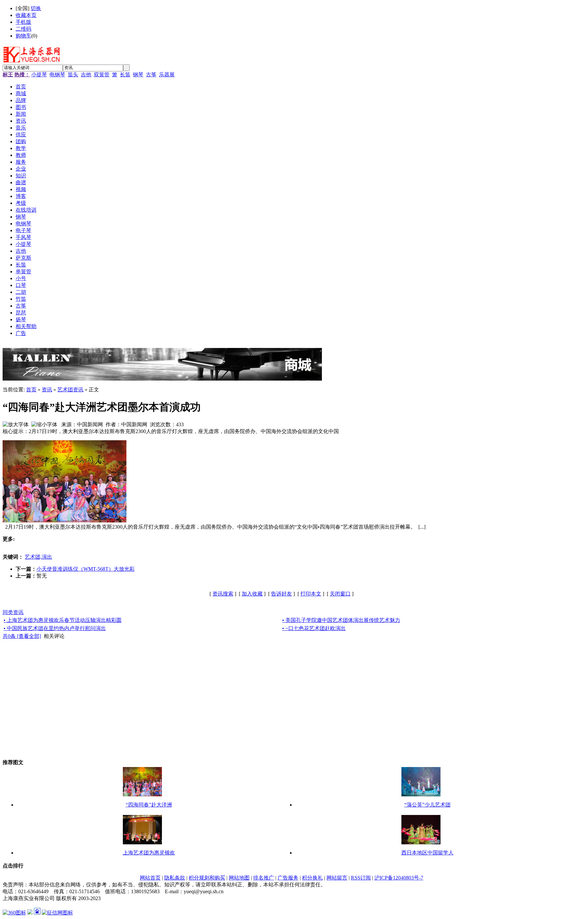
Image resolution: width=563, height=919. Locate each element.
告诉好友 (281, 593)
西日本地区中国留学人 (427, 852)
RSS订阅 (361, 878)
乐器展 (167, 74)
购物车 (23, 35)
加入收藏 (252, 593)
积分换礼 (312, 878)
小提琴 (39, 74)
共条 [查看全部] (22, 636)
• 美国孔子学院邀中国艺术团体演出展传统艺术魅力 (341, 620)
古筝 (151, 74)
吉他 (86, 74)
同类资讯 (13, 612)
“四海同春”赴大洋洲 (149, 804)
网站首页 (150, 878)
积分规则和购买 (207, 878)
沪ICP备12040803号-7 (398, 878)
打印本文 (310, 593)
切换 (36, 8)
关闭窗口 (340, 593)
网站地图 (239, 878)
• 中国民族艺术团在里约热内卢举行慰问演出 (55, 628)
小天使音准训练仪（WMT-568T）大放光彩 (85, 569)
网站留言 (336, 878)
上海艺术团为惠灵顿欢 (149, 852)
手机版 (23, 22)
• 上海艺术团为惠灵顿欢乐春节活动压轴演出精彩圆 (63, 620)
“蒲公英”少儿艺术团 (427, 804)
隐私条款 (174, 878)
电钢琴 (57, 74)
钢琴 (138, 74)
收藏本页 (26, 15)
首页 (31, 389)
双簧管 (101, 74)
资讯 (47, 389)
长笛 (125, 74)
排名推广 (263, 878)
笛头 (73, 74)
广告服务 (288, 878)
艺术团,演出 (38, 557)
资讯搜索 (222, 593)
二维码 (23, 29)
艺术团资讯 (70, 389)
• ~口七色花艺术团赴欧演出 (314, 628)
